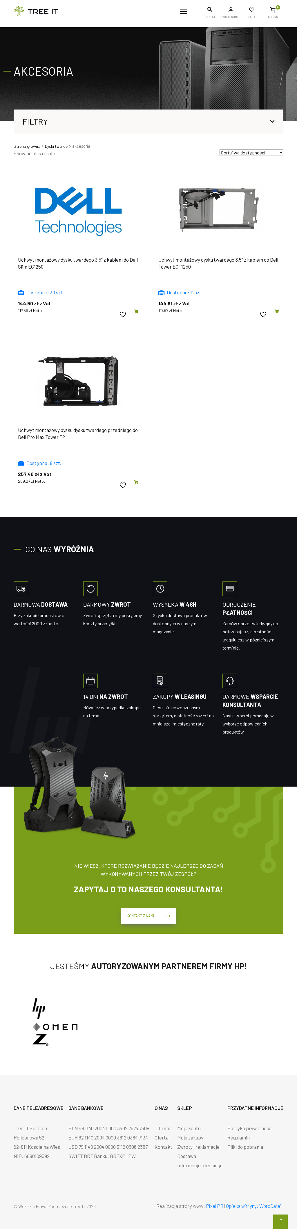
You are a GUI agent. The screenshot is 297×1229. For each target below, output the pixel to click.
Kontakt (163, 1147)
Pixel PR (214, 1206)
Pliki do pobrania (245, 1147)
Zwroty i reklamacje (198, 1147)
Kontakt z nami (140, 915)
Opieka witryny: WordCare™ (254, 1206)
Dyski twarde (56, 146)
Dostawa (186, 1156)
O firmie (163, 1128)
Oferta (162, 1137)
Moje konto (189, 1128)
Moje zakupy (190, 1137)
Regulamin (238, 1137)
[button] (136, 311)
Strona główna (27, 146)
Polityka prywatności (250, 1128)
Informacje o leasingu (199, 1165)
